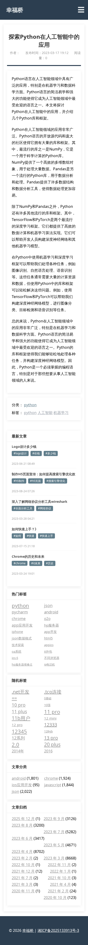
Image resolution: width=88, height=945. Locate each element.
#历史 (50, 563)
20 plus (52, 744)
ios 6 (15, 658)
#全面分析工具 (23, 508)
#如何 (17, 536)
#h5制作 (19, 481)
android (51, 612)
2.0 (15, 744)
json (48, 605)
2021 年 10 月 (59, 877)
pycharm (20, 612)
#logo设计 (20, 453)
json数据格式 (22, 638)
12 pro (17, 724)
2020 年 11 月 (23, 891)
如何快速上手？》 (25, 529)
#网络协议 (44, 508)
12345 (19, 731)
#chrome (20, 563)
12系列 (18, 738)
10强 (47, 705)
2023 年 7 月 (54, 831)
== (14, 698)
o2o (47, 618)
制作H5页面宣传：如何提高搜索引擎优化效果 (43, 474)
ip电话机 (49, 664)
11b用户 (21, 718)
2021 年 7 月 (22, 877)
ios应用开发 (22, 784)
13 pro (51, 738)
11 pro (52, 711)
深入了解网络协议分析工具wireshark (39, 501)
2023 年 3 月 (54, 858)
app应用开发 (22, 625)
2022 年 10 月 (23, 864)
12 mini (50, 718)
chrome (19, 618)
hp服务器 (51, 625)
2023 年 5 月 (54, 845)
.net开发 (20, 692)
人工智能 (45, 412)
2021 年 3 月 (22, 884)
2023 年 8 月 (22, 825)
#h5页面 (35, 481)
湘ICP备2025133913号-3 (58, 930)
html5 (48, 638)
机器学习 (61, 412)
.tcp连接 (52, 692)
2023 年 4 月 (22, 851)
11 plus (19, 712)
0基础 (47, 698)
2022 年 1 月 (60, 871)
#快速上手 (46, 536)
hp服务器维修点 (22, 664)
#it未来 (35, 563)
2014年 (18, 751)
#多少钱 (51, 453)
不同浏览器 (51, 658)
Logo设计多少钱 (24, 446)
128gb (48, 731)
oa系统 (16, 651)
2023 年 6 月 (22, 838)
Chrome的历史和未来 (28, 556)
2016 (48, 751)
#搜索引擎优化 (55, 481)
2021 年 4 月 (60, 884)
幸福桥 (14, 10)
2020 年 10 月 (55, 897)
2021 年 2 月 (58, 891)
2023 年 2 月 (22, 858)
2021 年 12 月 (23, 871)
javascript (52, 784)
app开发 (50, 631)
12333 (50, 724)
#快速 (30, 536)
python (30, 404)
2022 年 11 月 (59, 864)
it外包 (48, 651)
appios (49, 645)
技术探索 (18, 645)
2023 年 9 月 (54, 818)
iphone (17, 631)
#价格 (36, 453)
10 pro (19, 705)
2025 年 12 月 (23, 818)
